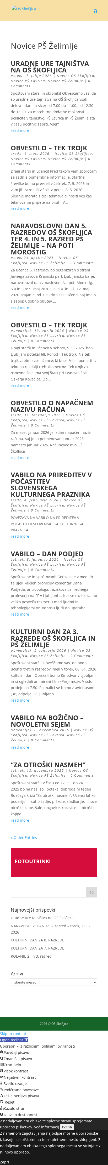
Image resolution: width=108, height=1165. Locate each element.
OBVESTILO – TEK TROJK (49, 147)
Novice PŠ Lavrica (28, 80)
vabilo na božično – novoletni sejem (47, 721)
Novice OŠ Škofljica (75, 75)
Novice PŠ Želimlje (65, 80)
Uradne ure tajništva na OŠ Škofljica (50, 66)
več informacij (46, 1126)
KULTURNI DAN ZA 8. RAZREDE (37, 939)
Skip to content (13, 1033)
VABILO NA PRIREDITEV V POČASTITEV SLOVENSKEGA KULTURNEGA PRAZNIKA (51, 484)
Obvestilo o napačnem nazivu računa (52, 406)
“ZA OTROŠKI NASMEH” (48, 764)
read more (20, 130)
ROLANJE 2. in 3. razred (31, 956)
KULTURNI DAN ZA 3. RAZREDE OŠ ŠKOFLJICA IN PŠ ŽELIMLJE (53, 638)
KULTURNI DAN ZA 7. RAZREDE (37, 948)
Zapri (4, 1162)
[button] (14, 1039)
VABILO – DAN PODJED (47, 553)
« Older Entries (24, 837)
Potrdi (67, 1127)
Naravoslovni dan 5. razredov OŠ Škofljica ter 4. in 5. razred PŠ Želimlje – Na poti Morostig (51, 238)
